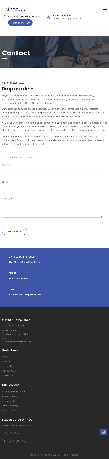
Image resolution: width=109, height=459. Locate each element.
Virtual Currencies (11, 396)
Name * (6, 165)
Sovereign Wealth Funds (14, 391)
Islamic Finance (9, 410)
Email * (6, 182)
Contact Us (7, 375)
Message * (7, 198)
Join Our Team (9, 371)
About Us (6, 361)
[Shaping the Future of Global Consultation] (15, 9)
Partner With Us (20, 22)
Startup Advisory (10, 405)
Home (5, 356)
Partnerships (8, 366)
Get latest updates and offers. (17, 425)
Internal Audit (8, 401)
